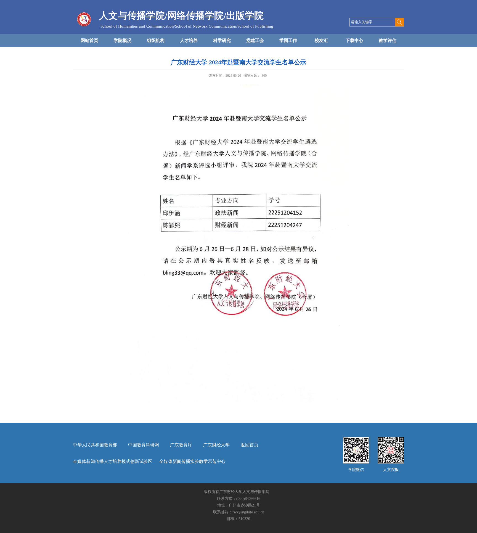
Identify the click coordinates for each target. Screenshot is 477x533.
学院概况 (122, 40)
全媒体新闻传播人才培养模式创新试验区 (112, 461)
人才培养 (189, 40)
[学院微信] (356, 439)
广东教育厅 (181, 444)
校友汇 (321, 40)
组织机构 (156, 40)
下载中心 (354, 40)
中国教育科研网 (143, 444)
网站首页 (89, 40)
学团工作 (288, 40)
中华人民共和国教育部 (95, 444)
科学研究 (222, 40)
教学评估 (387, 40)
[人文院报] (391, 439)
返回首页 (249, 444)
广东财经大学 (216, 444)
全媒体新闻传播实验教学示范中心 (192, 461)
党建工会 (255, 40)
